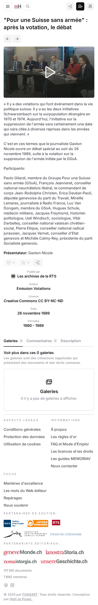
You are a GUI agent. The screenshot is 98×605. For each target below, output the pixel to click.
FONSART (30, 594)
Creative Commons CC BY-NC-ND (33, 301)
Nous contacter (64, 466)
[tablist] (49, 341)
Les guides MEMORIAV (70, 458)
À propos (59, 429)
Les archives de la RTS (36, 276)
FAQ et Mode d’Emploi (70, 444)
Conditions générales (22, 429)
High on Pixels (21, 599)
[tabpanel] (49, 380)
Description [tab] (71, 340)
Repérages (13, 498)
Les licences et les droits (72, 451)
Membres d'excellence (23, 483)
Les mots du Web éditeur (25, 490)
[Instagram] (12, 585)
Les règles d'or (64, 436)
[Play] (49, 72)
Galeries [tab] (13, 340)
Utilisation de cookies (22, 444)
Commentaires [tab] (41, 340)
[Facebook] (6, 585)
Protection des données (24, 436)
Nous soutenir (16, 505)
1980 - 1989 (33, 325)
